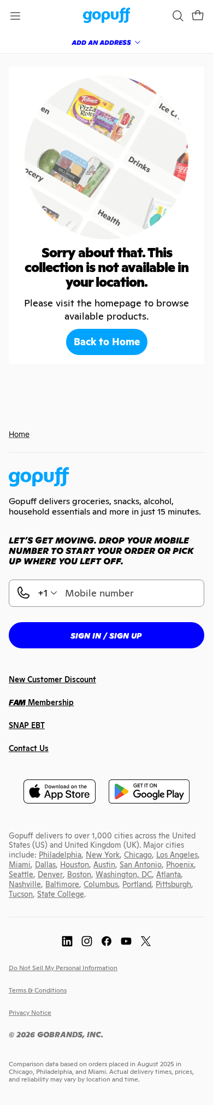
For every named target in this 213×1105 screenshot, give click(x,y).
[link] (107, 16)
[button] (197, 16)
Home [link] (19, 434)
